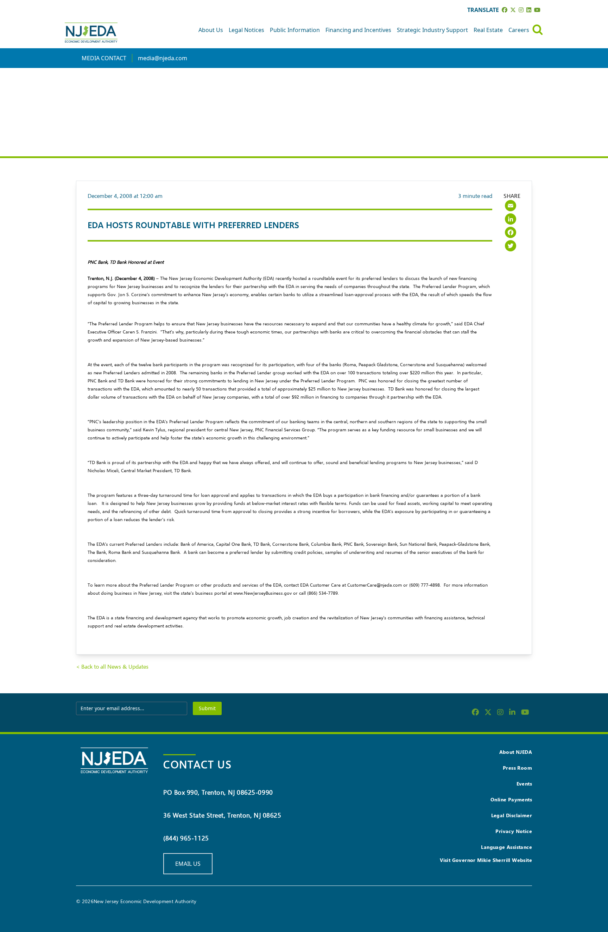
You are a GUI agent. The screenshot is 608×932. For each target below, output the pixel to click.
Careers (518, 30)
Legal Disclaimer (511, 815)
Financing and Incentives (358, 30)
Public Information (295, 30)
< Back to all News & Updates (112, 666)
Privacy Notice (513, 831)
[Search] (537, 30)
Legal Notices (246, 30)
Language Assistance (506, 847)
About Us (210, 30)
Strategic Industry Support (432, 30)
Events (524, 783)
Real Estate (488, 30)
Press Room (517, 767)
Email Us (188, 864)
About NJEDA (515, 752)
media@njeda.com (162, 58)
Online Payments (511, 799)
